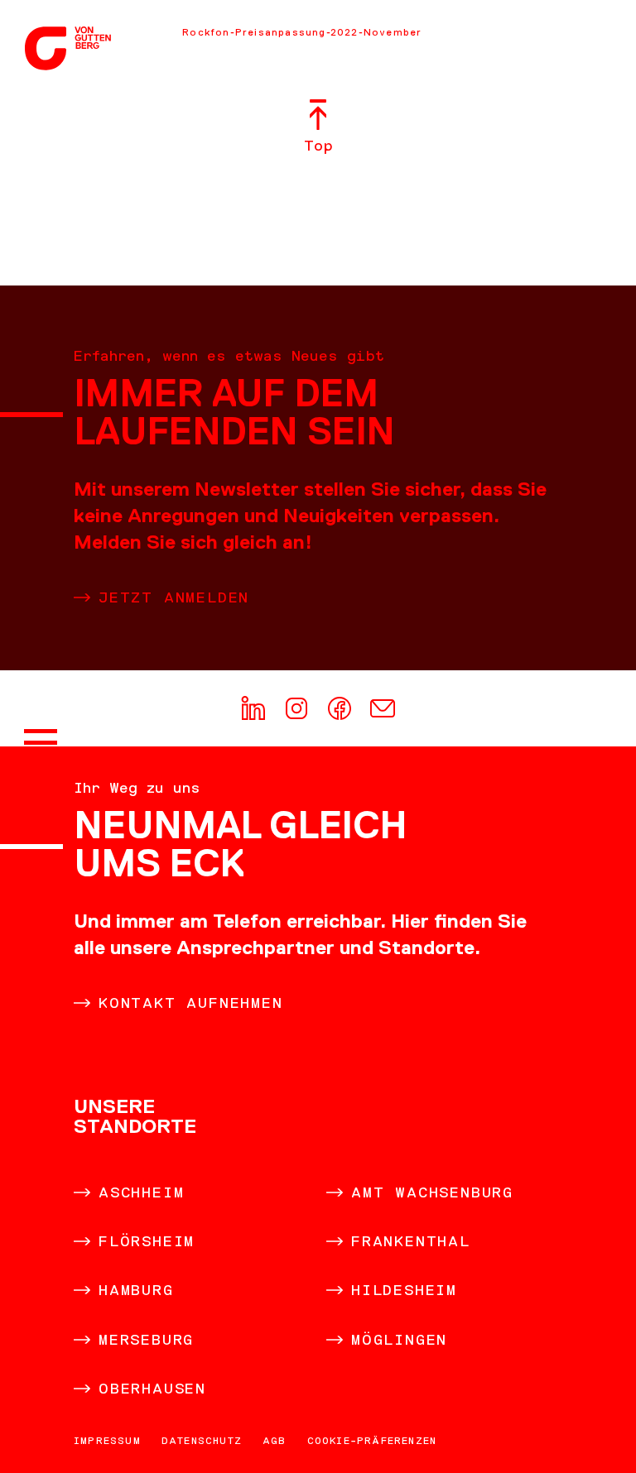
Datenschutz (201, 1441)
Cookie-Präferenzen (372, 1441)
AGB (275, 1441)
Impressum (107, 1441)
